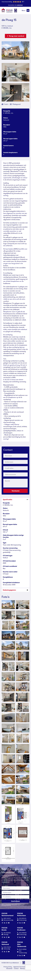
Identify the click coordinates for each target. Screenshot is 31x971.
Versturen (15, 491)
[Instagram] (6, 922)
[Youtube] (8, 922)
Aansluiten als (15, 5)
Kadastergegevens (9, 590)
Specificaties (7, 499)
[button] (28, 10)
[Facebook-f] (2, 922)
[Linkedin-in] (4, 922)
